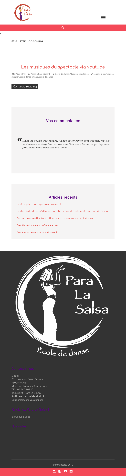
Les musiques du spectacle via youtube (63, 67)
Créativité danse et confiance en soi (37, 225)
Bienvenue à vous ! (21, 416)
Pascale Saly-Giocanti (40, 73)
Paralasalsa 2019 (64, 464)
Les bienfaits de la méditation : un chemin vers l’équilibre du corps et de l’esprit (63, 211)
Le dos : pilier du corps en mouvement (39, 204)
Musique (74, 73)
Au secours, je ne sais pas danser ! (37, 232)
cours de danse (46, 76)
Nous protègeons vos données (27, 399)
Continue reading (25, 86)
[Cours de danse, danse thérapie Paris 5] (23, 12)
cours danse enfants (29, 76)
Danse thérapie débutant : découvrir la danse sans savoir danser (55, 218)
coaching (98, 73)
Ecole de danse (62, 73)
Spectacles (84, 73)
